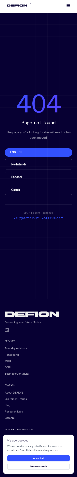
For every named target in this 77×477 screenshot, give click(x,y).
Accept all (38, 458)
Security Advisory (16, 348)
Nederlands (18, 164)
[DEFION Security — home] (38, 314)
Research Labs (14, 411)
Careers (10, 418)
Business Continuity (17, 373)
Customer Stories (16, 399)
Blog (7, 405)
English (16, 152)
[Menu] (68, 5)
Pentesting (12, 354)
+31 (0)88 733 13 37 (26, 218)
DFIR (8, 367)
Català (15, 190)
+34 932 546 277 (53, 218)
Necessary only (38, 466)
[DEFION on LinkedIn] (7, 330)
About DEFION (14, 392)
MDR (8, 361)
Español (16, 177)
